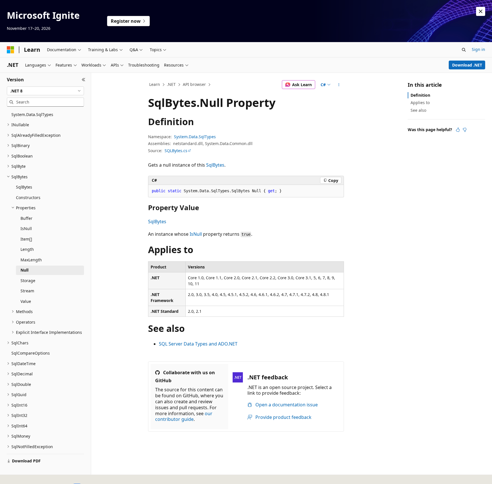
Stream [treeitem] (27, 290)
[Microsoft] (10, 49)
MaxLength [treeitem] (31, 259)
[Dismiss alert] (480, 11)
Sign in (478, 49)
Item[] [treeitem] (26, 239)
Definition (420, 95)
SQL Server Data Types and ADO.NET (198, 344)
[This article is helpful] (457, 129)
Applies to (420, 102)
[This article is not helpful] (464, 129)
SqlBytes (215, 165)
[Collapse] (84, 79)
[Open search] (464, 50)
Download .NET (467, 65)
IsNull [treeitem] (26, 228)
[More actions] (339, 84)
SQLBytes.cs (176, 150)
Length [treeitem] (27, 249)
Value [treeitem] (25, 301)
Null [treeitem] (24, 270)
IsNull (196, 234)
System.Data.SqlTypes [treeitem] (32, 114)
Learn (154, 84)
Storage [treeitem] (27, 280)
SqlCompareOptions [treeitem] (30, 353)
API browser (194, 84)
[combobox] (45, 91)
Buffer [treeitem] (26, 218)
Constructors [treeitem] (28, 197)
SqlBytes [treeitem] (24, 187)
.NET (171, 84)
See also (418, 110)
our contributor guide (183, 416)
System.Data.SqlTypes (195, 136)
